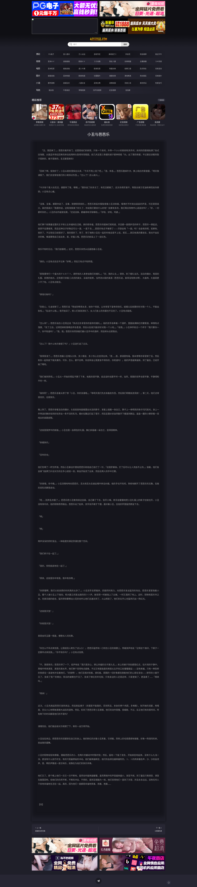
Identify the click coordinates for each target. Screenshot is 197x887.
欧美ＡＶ (82, 61)
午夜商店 (66, 90)
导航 (38, 90)
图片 (38, 75)
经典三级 (128, 68)
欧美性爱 (97, 68)
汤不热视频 (97, 90)
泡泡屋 (127, 90)
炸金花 (127, 54)
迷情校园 (112, 83)
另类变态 (158, 68)
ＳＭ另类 (158, 61)
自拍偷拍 (66, 61)
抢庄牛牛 (158, 54)
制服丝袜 (112, 68)
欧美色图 (82, 76)
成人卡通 (82, 68)
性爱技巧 (158, 83)
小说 (38, 83)
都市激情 (51, 83)
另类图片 (158, 76)
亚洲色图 (66, 76)
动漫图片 (97, 76)
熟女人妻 (112, 61)
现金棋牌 (143, 54)
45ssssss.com (98, 39)
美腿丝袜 (112, 76)
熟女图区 (143, 76)
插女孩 (51, 90)
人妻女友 (82, 83)
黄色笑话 (143, 83)
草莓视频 (82, 90)
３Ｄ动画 (97, 61)
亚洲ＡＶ (51, 61)
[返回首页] (168, 882)
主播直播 (143, 61)
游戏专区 (97, 54)
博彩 (38, 54)
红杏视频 (112, 90)
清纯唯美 (128, 76)
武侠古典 (97, 83)
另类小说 (128, 83)
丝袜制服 (128, 61)
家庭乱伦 (66, 83)
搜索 (125, 44)
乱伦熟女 (143, 68)
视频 (38, 61)
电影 (38, 68)
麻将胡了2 (112, 54)
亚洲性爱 (51, 68)
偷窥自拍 (51, 76)
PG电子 (51, 54)
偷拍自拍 (66, 68)
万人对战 (82, 54)
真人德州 (66, 54)
